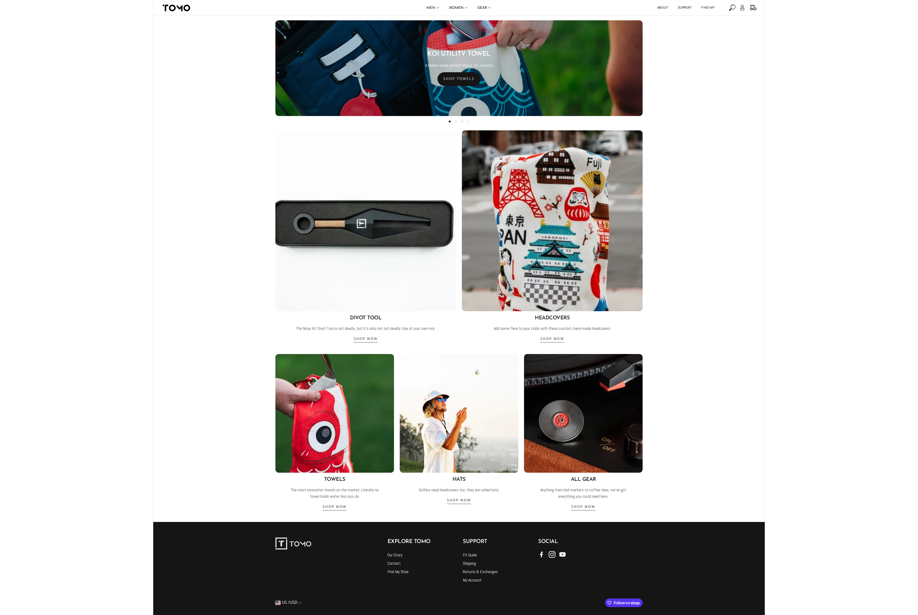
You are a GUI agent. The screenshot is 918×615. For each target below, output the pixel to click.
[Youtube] (562, 554)
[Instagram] (552, 554)
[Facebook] (541, 554)
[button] (731, 7)
